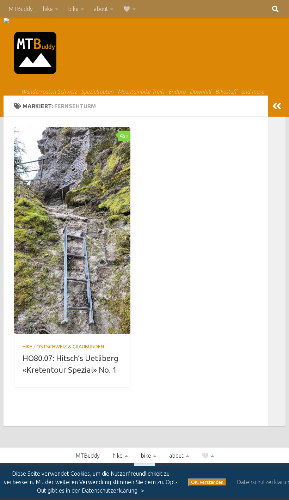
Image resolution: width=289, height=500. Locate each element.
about (101, 9)
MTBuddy (20, 9)
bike (73, 9)
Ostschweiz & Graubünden (70, 346)
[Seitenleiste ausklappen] (276, 106)
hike (48, 9)
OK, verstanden (207, 482)
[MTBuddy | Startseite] (35, 53)
